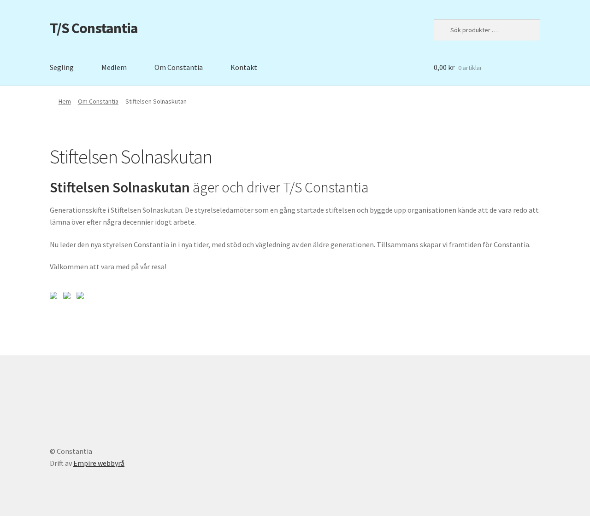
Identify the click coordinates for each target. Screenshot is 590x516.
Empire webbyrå (98, 463)
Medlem (114, 67)
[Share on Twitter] (68, 297)
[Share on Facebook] (55, 297)
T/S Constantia (94, 28)
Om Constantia (178, 67)
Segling (62, 67)
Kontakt (243, 67)
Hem (65, 101)
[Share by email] (82, 297)
